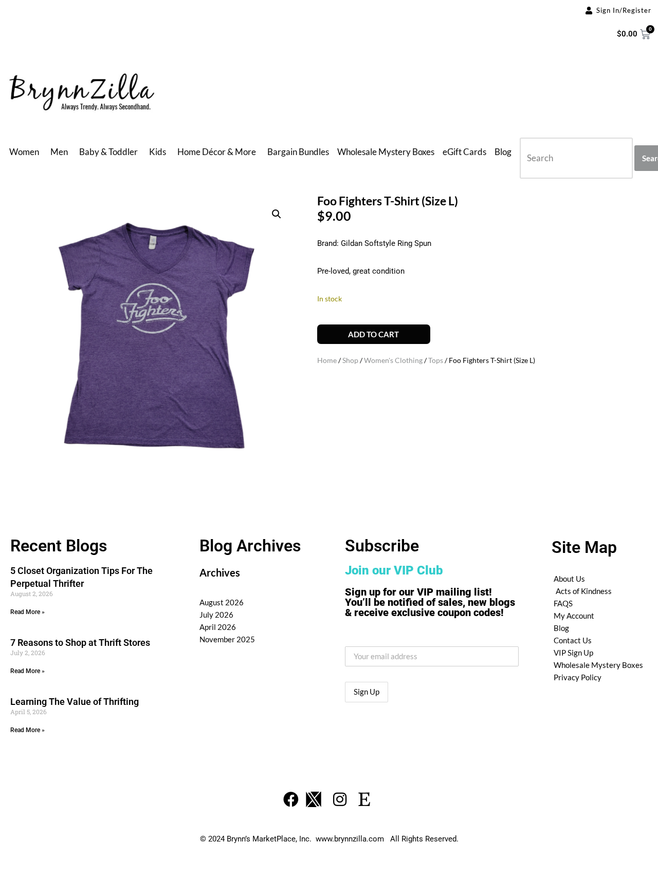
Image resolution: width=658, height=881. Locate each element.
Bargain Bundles (298, 151)
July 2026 (216, 614)
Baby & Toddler (108, 151)
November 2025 (227, 639)
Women (24, 151)
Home (327, 360)
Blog (503, 151)
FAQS (563, 603)
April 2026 (217, 626)
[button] (276, 214)
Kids (157, 151)
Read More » (27, 612)
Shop (350, 360)
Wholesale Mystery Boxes (385, 151)
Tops (435, 360)
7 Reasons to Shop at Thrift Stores (80, 642)
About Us (569, 578)
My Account (574, 615)
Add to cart (373, 334)
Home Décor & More (216, 151)
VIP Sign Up (573, 652)
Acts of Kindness (584, 591)
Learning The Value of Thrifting (74, 701)
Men (59, 151)
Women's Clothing (393, 360)
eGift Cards (464, 151)
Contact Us (573, 640)
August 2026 (221, 602)
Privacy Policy (577, 677)
